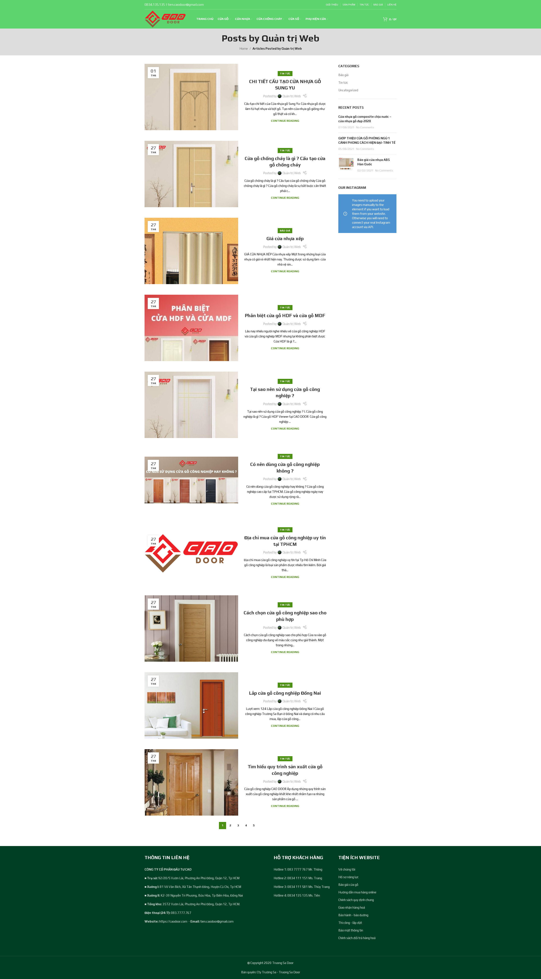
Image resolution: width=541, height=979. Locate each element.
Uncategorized (348, 90)
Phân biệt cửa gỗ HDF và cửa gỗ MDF (285, 315)
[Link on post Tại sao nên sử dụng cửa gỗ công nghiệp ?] (191, 405)
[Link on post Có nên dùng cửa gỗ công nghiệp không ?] (191, 480)
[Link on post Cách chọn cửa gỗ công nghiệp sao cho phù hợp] (191, 628)
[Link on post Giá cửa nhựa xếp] (191, 251)
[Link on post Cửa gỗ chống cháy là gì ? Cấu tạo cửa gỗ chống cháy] (191, 174)
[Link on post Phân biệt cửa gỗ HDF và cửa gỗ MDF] (191, 328)
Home (243, 48)
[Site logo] (165, 19)
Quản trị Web (290, 38)
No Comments (365, 127)
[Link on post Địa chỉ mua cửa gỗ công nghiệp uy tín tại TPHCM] (191, 553)
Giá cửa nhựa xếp (285, 238)
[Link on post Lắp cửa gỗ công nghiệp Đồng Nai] (191, 705)
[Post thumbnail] (346, 165)
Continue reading (285, 120)
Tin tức (285, 73)
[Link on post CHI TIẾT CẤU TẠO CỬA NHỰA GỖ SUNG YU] (191, 97)
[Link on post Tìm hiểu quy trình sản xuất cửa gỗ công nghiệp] (191, 782)
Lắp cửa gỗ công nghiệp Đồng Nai (285, 693)
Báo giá (285, 230)
